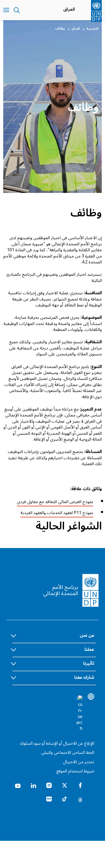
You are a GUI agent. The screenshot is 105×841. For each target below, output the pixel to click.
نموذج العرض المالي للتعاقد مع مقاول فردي (55, 501)
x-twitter (64, 785)
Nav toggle (6, 10)
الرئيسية (92, 28)
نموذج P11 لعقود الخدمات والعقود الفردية (56, 512)
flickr (49, 799)
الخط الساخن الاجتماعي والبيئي (67, 752)
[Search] (79, 713)
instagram (49, 785)
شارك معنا (84, 677)
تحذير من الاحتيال (78, 761)
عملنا (89, 649)
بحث (16, 10)
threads (80, 799)
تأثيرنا (88, 663)
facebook (80, 785)
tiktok (64, 799)
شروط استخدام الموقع (75, 771)
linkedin (33, 785)
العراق (69, 9)
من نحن (87, 635)
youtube (17, 785)
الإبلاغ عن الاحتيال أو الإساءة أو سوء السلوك (57, 743)
